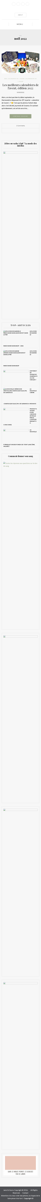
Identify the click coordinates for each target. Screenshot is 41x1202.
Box (5, 78)
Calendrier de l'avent (16, 78)
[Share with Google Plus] (22, 131)
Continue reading (20, 116)
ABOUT (20, 15)
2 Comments (20, 126)
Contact (25, 1193)
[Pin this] (25, 131)
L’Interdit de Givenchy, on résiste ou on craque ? (33, 375)
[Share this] (16, 131)
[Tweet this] (19, 131)
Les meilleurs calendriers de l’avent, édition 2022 (21, 86)
